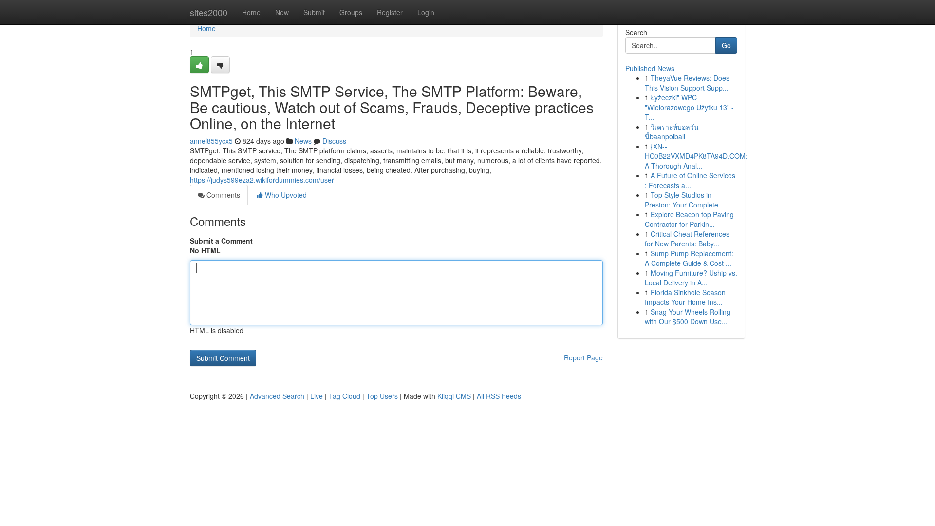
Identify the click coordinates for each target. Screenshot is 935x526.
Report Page (583, 357)
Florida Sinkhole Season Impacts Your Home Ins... (685, 297)
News (303, 141)
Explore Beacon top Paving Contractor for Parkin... (689, 219)
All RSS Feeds (499, 396)
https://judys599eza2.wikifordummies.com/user (262, 180)
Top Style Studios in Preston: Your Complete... (684, 199)
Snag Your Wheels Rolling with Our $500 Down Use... (687, 316)
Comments (222, 195)
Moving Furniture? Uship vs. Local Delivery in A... (691, 277)
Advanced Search (277, 396)
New (282, 12)
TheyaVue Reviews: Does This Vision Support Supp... (687, 83)
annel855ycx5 (211, 141)
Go (726, 45)
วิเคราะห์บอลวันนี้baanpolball (672, 131)
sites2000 (208, 12)
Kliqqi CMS (454, 396)
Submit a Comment (221, 240)
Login (425, 12)
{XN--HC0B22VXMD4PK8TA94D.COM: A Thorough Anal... (696, 155)
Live (316, 396)
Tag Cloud (344, 396)
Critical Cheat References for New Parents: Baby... (687, 238)
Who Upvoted (285, 195)
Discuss (334, 141)
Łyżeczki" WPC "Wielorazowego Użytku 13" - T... (689, 107)
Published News (649, 68)
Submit (314, 12)
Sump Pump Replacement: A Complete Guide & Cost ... (689, 258)
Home (251, 12)
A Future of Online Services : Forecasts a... (690, 180)
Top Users (382, 396)
